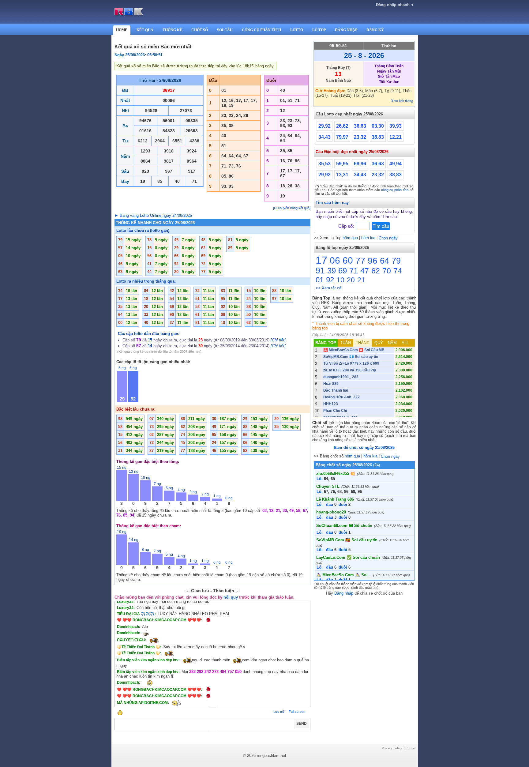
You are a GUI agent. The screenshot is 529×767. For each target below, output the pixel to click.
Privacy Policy (392, 748)
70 (386, 270)
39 (331, 270)
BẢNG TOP (325, 342)
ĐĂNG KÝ (375, 30)
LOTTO (296, 30)
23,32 (360, 137)
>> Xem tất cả (328, 288)
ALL (405, 342)
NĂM (392, 342)
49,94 (395, 163)
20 (351, 280)
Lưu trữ (278, 711)
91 (320, 270)
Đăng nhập (343, 593)
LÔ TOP (319, 30)
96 (372, 260)
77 (360, 260)
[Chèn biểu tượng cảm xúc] (120, 713)
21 (361, 280)
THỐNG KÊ (172, 30)
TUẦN (345, 342)
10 (340, 280)
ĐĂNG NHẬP (346, 30)
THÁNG (363, 342)
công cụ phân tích (394, 190)
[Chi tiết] (278, 340)
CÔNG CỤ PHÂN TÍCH (261, 30)
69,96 (360, 163)
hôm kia (368, 237)
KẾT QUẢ (145, 30)
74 (397, 270)
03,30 (378, 126)
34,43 (324, 137)
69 (342, 270)
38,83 (378, 137)
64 (384, 260)
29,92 (324, 126)
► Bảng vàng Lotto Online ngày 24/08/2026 (153, 215)
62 (375, 270)
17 (321, 260)
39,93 (395, 126)
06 (335, 260)
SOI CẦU (225, 30)
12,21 (395, 137)
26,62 (342, 126)
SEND (301, 723)
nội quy (230, 597)
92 (330, 280)
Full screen (297, 711)
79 (396, 260)
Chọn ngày (388, 238)
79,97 (342, 137)
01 (320, 280)
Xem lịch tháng (402, 101)
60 (348, 260)
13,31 (342, 174)
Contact (411, 748)
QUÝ (378, 342)
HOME (121, 30)
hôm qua (350, 237)
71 (353, 270)
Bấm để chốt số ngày (364, 447)
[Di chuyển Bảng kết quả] (291, 208)
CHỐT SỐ (199, 30)
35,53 (324, 163)
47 (364, 270)
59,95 (342, 163)
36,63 (360, 126)
